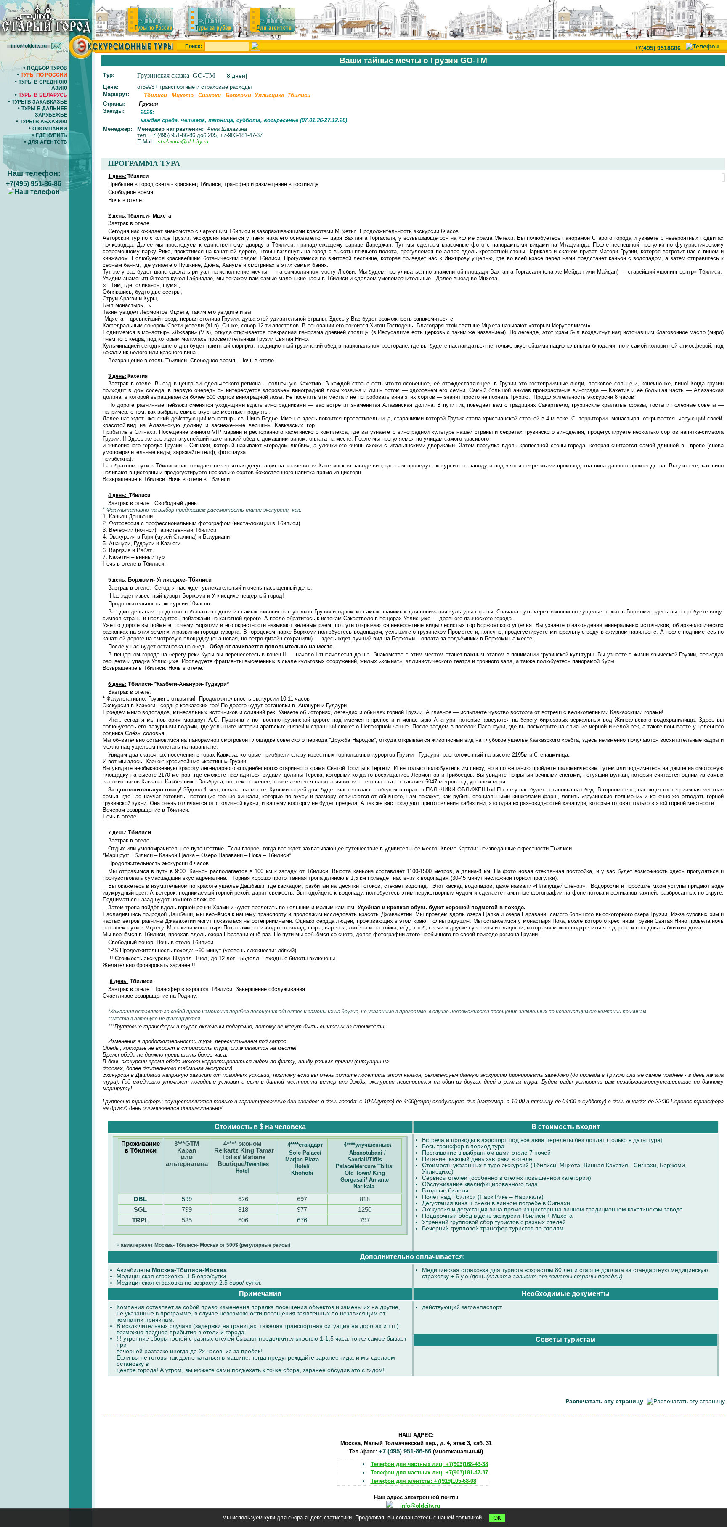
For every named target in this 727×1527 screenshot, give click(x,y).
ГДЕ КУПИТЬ (51, 135)
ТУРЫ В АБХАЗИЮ (43, 122)
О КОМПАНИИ (49, 129)
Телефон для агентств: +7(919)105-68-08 (423, 1481)
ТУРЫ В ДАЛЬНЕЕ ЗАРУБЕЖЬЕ (44, 111)
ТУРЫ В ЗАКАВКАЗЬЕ (39, 102)
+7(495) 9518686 (657, 48)
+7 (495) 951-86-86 (405, 1451)
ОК (497, 1518)
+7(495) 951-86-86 (33, 183)
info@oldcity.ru (420, 1506)
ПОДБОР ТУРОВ (47, 68)
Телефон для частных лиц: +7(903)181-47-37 (429, 1472)
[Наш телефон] (702, 46)
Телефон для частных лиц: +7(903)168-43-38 (429, 1464)
